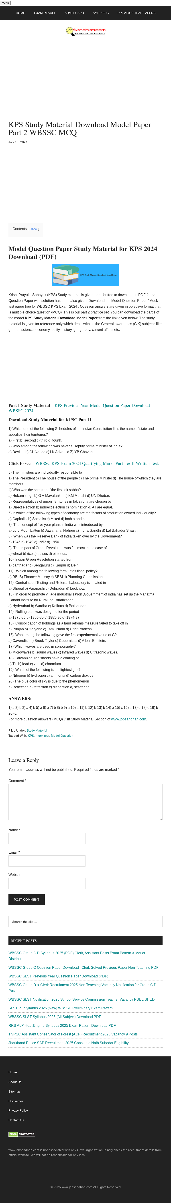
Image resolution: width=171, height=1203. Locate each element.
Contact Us (16, 1120)
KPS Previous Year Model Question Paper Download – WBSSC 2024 (80, 408)
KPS (31, 735)
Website (14, 875)
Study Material (37, 730)
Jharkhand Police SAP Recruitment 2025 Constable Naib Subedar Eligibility (68, 1043)
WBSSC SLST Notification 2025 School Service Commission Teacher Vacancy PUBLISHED (81, 999)
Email (14, 852)
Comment (17, 781)
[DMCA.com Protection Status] (21, 1136)
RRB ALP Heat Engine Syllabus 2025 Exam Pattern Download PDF (62, 1025)
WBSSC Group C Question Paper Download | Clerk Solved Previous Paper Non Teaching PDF (83, 967)
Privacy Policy (18, 1110)
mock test (42, 735)
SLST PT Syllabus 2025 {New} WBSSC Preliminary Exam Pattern (60, 1008)
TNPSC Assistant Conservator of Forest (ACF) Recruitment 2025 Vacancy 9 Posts (73, 1034)
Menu (5, 3)
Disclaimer (15, 1101)
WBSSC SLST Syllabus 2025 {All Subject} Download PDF (54, 1017)
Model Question (62, 735)
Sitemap (14, 1091)
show (34, 229)
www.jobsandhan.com (128, 719)
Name (14, 830)
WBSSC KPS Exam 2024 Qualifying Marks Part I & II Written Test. (97, 463)
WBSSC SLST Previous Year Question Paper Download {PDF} (58, 976)
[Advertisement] (85, 87)
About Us (14, 1082)
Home (12, 1072)
